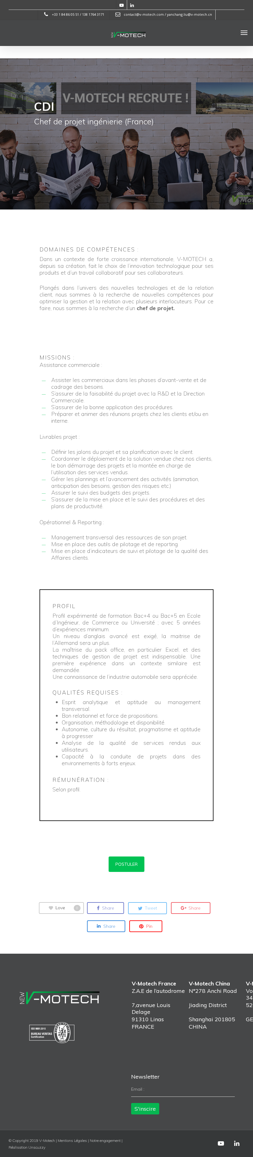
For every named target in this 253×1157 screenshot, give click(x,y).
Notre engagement (105, 1140)
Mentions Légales (72, 1140)
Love (67, 907)
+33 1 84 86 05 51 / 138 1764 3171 (77, 14)
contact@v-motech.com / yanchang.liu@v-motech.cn (167, 14)
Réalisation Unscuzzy (27, 1147)
